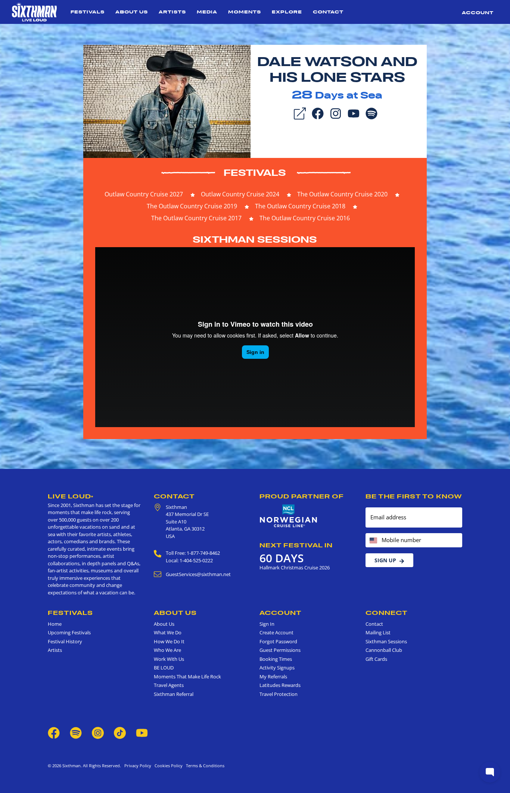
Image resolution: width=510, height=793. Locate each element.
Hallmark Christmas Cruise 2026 (294, 567)
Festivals (88, 12)
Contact (328, 12)
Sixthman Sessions (255, 239)
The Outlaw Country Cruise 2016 (304, 218)
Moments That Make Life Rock (187, 676)
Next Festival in (296, 545)
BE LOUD (164, 667)
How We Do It (169, 641)
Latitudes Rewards (280, 685)
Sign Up (385, 560)
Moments (244, 12)
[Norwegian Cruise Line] (288, 516)
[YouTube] (354, 113)
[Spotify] (371, 113)
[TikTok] (120, 732)
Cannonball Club (384, 650)
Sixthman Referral (173, 694)
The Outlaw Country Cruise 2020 (342, 194)
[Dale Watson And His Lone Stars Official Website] (167, 101)
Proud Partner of (301, 496)
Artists (172, 12)
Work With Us (169, 659)
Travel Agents (169, 685)
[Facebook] (318, 113)
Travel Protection (278, 694)
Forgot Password (278, 641)
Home (55, 624)
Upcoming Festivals (69, 632)
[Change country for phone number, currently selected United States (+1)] (373, 540)
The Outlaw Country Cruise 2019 (192, 206)
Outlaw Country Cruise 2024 (240, 194)
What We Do (167, 632)
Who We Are (167, 650)
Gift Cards (376, 659)
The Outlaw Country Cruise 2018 (300, 206)
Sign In (266, 624)
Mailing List (378, 632)
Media (207, 12)
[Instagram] (336, 113)
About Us (131, 12)
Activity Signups (277, 667)
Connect (387, 612)
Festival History (65, 641)
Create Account (276, 632)
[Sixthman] (34, 12)
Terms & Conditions (204, 765)
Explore (287, 12)
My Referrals (273, 676)
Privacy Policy (137, 765)
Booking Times (275, 659)
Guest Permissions (280, 650)
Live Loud (70, 496)
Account (478, 12)
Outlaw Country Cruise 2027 (144, 194)
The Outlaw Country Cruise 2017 (196, 218)
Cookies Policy (167, 765)
